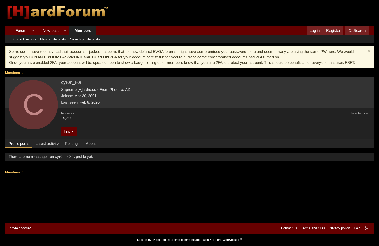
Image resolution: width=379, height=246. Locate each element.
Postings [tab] (72, 143)
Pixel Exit (159, 240)
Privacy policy (339, 228)
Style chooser (20, 228)
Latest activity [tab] (47, 143)
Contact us (289, 228)
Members (83, 30)
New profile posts (53, 39)
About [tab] (91, 143)
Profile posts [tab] (19, 143)
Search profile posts (85, 39)
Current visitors (24, 39)
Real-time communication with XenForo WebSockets (204, 240)
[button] (33, 30)
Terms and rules (313, 228)
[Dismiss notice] (368, 51)
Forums (22, 30)
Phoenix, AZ (120, 89)
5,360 (67, 118)
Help (357, 228)
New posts (52, 30)
